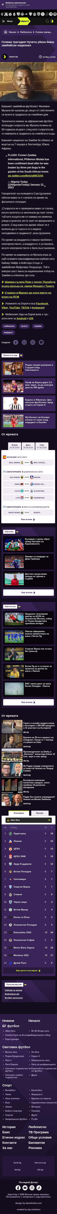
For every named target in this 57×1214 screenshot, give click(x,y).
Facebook (42, 303)
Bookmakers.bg (12, 994)
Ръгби (34, 1119)
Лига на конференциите (28, 507)
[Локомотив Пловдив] (51, 14)
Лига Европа (11, 1064)
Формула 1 (36, 1094)
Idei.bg (17, 1170)
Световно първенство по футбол (18, 1069)
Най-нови (9, 532)
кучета (24, 326)
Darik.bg (17, 1163)
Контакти (9, 1142)
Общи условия (40, 1137)
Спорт (7, 1085)
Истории (9, 1127)
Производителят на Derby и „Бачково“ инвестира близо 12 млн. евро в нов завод (39, 754)
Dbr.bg (40, 1170)
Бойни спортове (13, 1111)
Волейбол (10, 1090)
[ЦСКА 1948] (14, 14)
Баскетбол (36, 1090)
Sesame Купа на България (18, 1035)
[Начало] (5, 32)
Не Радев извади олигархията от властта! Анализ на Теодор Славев (38, 768)
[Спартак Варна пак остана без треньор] (28, 654)
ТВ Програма (38, 1132)
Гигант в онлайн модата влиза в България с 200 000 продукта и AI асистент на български (39, 725)
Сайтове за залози (13, 990)
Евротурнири (12, 1039)
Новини (8, 1020)
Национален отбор (40, 1035)
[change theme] (52, 21)
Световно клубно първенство (14, 1076)
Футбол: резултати (14, 998)
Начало (12, 32)
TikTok (25, 307)
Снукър (9, 1115)
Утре (42, 446)
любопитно (9, 326)
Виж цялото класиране (27, 970)
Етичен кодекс (13, 1137)
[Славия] (35, 14)
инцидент (8, 332)
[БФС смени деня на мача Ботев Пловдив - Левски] (28, 689)
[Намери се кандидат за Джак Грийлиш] (28, 561)
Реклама (35, 1148)
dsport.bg (13, 57)
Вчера (14, 446)
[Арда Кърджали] (18, 14)
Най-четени (10, 606)
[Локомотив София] (55, 14)
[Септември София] (26, 14)
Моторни (35, 1107)
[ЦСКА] (10, 14)
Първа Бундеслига (14, 1056)
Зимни (8, 1107)
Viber (5, 307)
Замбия (37, 326)
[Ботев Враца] (43, 14)
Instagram (38, 307)
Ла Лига (17, 457)
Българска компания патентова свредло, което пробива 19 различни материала (36, 784)
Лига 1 (8, 1060)
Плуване (35, 1111)
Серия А (35, 1056)
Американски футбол (16, 1119)
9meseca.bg (40, 1163)
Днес (28, 446)
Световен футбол (16, 1047)
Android (21, 318)
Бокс (7, 1102)
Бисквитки (36, 1142)
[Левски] (6, 14)
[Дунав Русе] (47, 14)
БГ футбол (10, 1026)
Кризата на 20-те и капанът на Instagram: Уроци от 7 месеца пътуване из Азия (38, 739)
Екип (6, 1132)
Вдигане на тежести (41, 1098)
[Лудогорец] (2, 14)
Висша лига (11, 1052)
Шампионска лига (25, 472)
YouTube (14, 307)
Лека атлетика (12, 1098)
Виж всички (26, 519)
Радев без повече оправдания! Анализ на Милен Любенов (39, 798)
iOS (31, 318)
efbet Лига (10, 1031)
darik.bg (27, 746)
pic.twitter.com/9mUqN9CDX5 (25, 175)
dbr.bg (26, 732)
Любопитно (26, 32)
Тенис (8, 1094)
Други (34, 1075)
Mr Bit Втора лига (40, 1031)
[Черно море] (39, 14)
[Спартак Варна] (30, 14)
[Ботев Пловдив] (22, 14)
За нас (7, 1148)
